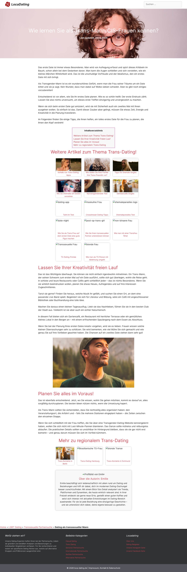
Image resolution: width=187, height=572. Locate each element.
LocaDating (20, 4)
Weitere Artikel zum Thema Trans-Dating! (93, 135)
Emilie (104, 478)
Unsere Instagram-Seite (135, 548)
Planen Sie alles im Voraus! (86, 142)
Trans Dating (71, 544)
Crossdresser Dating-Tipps (97, 215)
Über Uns (130, 541)
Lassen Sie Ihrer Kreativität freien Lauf (92, 139)
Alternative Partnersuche (76, 558)
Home (3, 527)
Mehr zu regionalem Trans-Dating (90, 145)
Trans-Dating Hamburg (89, 461)
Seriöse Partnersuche (74, 554)
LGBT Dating (15, 527)
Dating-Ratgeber (132, 544)
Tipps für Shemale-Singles (125, 172)
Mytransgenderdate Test (97, 193)
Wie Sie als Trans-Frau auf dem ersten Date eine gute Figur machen (68, 236)
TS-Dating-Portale (68, 257)
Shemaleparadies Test (125, 215)
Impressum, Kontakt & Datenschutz (104, 568)
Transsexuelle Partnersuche (38, 527)
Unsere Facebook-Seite (135, 551)
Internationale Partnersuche (77, 551)
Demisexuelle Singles (125, 193)
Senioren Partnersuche (75, 548)
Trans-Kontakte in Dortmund (118, 461)
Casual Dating (71, 541)
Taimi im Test (68, 215)
